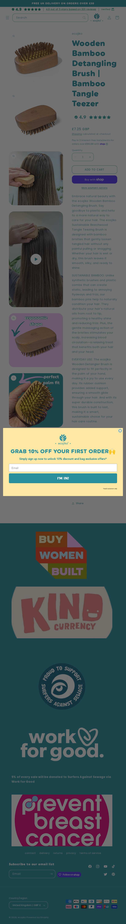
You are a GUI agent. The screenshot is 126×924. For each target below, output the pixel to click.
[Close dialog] (120, 430)
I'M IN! (63, 478)
